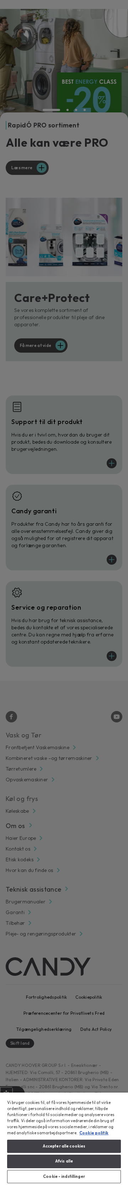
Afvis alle (64, 1161)
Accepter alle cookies (64, 1146)
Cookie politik (93, 1132)
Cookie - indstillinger (64, 1176)
